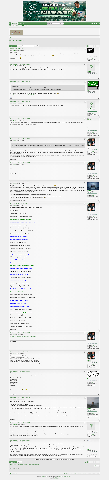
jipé (88, 90)
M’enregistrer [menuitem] (99, 24)
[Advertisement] (70, 31)
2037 (93, 382)
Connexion (19, 25)
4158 (93, 195)
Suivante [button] (99, 46)
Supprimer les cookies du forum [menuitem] (80, 473)
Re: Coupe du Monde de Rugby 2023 (20, 64)
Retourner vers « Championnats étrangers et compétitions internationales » (24, 464)
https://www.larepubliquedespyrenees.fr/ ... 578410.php (23, 94)
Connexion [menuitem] (97, 24)
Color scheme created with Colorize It (65, 476)
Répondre (12, 46)
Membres (22, 23)
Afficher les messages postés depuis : (42, 459)
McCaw (89, 127)
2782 (93, 434)
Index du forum (15, 37)
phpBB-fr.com (56, 478)
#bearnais (89, 430)
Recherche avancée (62, 23)
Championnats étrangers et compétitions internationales (36, 37)
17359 (93, 151)
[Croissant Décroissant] (68, 459)
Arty (56, 477)
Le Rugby (21, 37)
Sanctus (89, 190)
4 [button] (92, 462)
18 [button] (97, 462)
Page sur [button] (85, 46)
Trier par (58, 459)
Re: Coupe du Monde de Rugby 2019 (20, 332)
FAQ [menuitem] (92, 24)
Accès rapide (10, 24)
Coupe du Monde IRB (16, 40)
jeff (88, 378)
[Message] (10, 50)
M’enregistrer (25, 25)
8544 (93, 413)
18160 (93, 132)
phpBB (43, 476)
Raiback (89, 54)
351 (92, 58)
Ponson (89, 408)
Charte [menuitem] (95, 24)
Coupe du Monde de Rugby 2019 (18, 203)
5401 (93, 113)
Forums (15, 23)
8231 (93, 95)
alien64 (89, 71)
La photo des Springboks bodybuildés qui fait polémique (23, 336)
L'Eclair (89, 147)
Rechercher (60, 23)
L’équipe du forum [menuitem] (68, 473)
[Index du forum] (54, 11)
